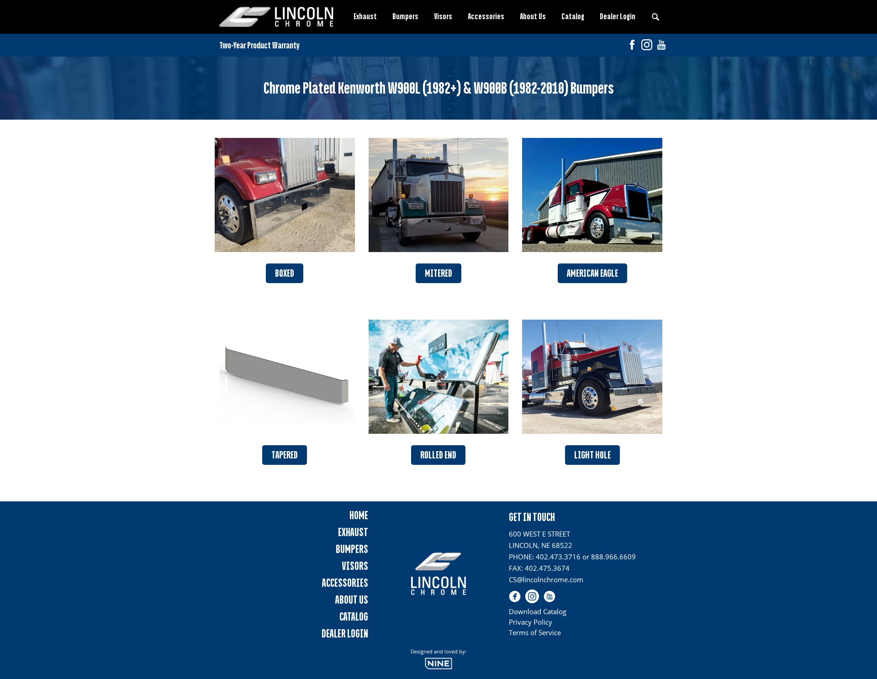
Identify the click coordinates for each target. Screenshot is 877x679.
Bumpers (405, 16)
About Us (533, 16)
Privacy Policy (530, 621)
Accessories (486, 16)
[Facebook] (632, 45)
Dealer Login (617, 16)
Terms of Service (535, 632)
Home (358, 515)
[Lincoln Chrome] (276, 17)
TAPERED (284, 455)
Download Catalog (537, 611)
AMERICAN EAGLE (592, 273)
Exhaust (365, 16)
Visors (443, 16)
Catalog (572, 16)
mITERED (438, 273)
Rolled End (438, 455)
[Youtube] (661, 45)
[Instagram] (646, 45)
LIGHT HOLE (592, 455)
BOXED (284, 273)
